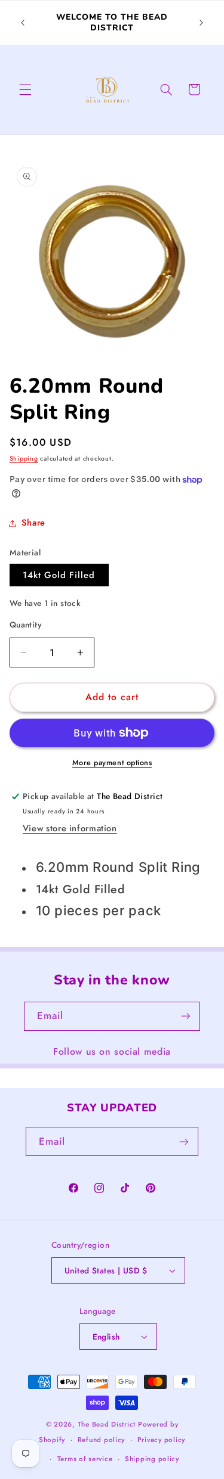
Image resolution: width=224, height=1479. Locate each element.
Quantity (25, 624)
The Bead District (107, 1424)
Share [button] (33, 522)
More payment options (112, 762)
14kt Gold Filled (59, 575)
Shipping (24, 458)
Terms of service (85, 1459)
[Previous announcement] (23, 23)
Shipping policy (152, 1459)
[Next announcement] (201, 23)
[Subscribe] (186, 1016)
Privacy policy (161, 1439)
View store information (70, 828)
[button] (25, 89)
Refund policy (101, 1439)
